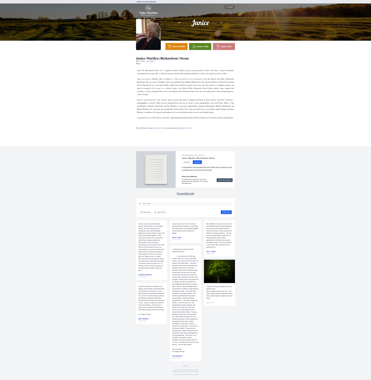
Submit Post (226, 212)
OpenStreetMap (187, 374)
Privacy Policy (180, 371)
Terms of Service (190, 371)
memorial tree (159, 128)
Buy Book (197, 162)
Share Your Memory (224, 180)
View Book (186, 162)
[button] (219, 271)
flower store (188, 128)
